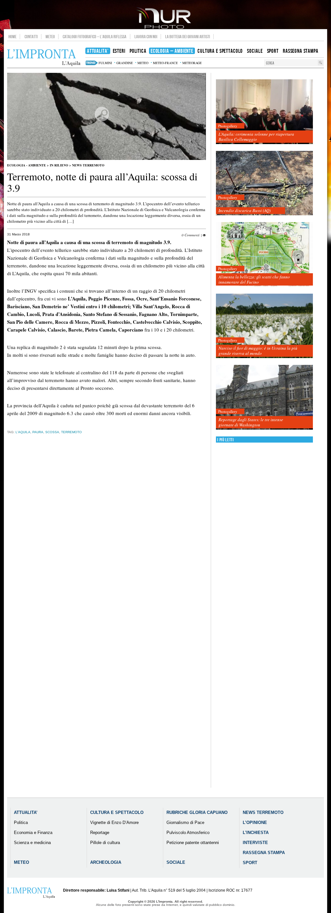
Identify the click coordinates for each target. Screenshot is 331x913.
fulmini (105, 63)
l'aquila (23, 432)
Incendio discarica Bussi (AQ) (245, 210)
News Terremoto (88, 165)
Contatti (31, 36)
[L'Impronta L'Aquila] (43, 57)
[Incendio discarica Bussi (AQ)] (264, 183)
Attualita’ (25, 812)
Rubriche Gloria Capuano (197, 812)
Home (12, 36)
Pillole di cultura (105, 842)
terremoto (71, 432)
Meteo (50, 36)
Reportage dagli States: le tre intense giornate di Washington (251, 422)
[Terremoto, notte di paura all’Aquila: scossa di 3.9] (106, 158)
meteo (142, 63)
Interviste (255, 842)
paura (37, 432)
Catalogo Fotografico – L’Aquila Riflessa (94, 36)
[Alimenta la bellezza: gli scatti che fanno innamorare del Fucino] (264, 254)
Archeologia (105, 862)
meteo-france (165, 63)
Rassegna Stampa (264, 852)
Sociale (175, 862)
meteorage (192, 63)
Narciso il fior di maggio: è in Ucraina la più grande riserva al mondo (258, 350)
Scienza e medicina (32, 842)
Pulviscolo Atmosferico (187, 832)
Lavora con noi (145, 36)
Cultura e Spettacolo (117, 812)
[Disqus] (106, 540)
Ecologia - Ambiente (26, 165)
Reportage (99, 832)
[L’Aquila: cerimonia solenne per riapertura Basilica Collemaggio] (264, 111)
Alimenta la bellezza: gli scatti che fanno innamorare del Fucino (254, 279)
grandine (124, 63)
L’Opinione (255, 822)
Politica (21, 822)
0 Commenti (190, 234)
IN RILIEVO (59, 165)
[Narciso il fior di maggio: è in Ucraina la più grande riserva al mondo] (264, 326)
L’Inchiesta (256, 832)
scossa (52, 432)
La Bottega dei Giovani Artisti (187, 36)
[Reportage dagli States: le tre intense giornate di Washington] (264, 397)
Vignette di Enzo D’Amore (114, 822)
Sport (250, 862)
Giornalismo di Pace (185, 822)
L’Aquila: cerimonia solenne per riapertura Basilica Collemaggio (256, 136)
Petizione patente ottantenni (192, 842)
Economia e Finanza (33, 832)
